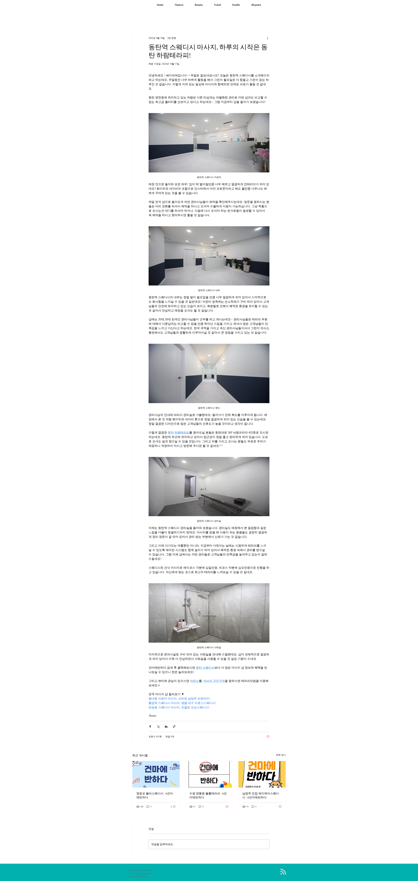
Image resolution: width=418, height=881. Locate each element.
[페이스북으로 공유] (150, 726)
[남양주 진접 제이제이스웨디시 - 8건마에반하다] (262, 774)
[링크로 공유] (174, 726)
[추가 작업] (267, 38)
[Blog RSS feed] (283, 872)
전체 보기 (281, 754)
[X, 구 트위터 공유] (158, 726)
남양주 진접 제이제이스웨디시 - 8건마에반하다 (260, 795)
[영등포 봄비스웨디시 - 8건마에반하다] (156, 774)
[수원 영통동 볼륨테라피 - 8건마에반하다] (209, 774)
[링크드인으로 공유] (166, 726)
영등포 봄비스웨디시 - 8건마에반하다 (154, 795)
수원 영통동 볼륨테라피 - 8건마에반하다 (208, 795)
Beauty (152, 715)
